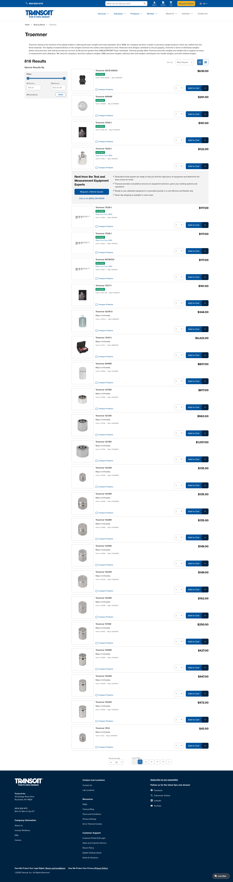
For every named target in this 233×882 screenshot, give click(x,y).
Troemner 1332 (103, 728)
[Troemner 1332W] (83, 477)
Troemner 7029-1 (104, 207)
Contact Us (203, 13)
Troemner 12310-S (104, 311)
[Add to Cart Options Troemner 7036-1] (205, 140)
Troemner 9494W (104, 96)
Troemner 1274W (104, 441)
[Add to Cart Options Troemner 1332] (205, 746)
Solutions (118, 13)
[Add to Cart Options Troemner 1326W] (205, 563)
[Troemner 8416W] (83, 373)
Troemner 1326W (104, 545)
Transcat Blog (88, 809)
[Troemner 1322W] (83, 581)
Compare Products (105, 89)
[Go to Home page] (40, 14)
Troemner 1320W (104, 597)
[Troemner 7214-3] (83, 347)
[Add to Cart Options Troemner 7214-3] (205, 355)
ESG (16, 835)
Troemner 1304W (104, 676)
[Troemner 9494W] (83, 106)
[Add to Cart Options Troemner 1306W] (205, 668)
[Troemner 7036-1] (83, 132)
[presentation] (43, 64)
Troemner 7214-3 (104, 337)
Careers (18, 840)
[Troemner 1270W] (83, 399)
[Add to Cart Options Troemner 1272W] (205, 433)
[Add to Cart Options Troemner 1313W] (205, 642)
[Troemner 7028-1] (83, 243)
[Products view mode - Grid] (205, 62)
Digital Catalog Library (92, 852)
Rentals (150, 13)
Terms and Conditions (92, 814)
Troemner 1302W (104, 702)
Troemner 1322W (104, 571)
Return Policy (88, 847)
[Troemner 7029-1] (83, 217)
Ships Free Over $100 (104, 155)
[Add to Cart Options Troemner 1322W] (205, 589)
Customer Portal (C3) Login (94, 838)
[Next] (168, 761)
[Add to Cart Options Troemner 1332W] (205, 485)
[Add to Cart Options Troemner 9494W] (205, 114)
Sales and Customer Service (94, 843)
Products (135, 13)
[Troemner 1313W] (83, 634)
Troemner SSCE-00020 (107, 70)
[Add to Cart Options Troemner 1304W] (205, 694)
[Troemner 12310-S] (83, 321)
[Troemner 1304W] (83, 686)
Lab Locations (88, 790)
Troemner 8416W (104, 363)
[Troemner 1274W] (83, 451)
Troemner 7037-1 (103, 285)
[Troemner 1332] (83, 738)
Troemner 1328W (104, 519)
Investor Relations (22, 830)
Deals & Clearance (90, 857)
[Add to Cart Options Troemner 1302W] (205, 720)
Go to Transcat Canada (92, 823)
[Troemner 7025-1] (83, 158)
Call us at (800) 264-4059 (91, 198)
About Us (170, 13)
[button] (203, 3)
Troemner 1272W (104, 415)
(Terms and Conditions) (55, 868)
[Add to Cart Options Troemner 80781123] (205, 277)
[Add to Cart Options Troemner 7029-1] (205, 225)
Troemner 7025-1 (104, 148)
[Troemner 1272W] (83, 425)
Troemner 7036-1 (104, 122)
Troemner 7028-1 (104, 233)
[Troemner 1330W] (83, 503)
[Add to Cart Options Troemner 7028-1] (205, 251)
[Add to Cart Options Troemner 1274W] (205, 459)
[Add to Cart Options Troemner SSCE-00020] (205, 88)
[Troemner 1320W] (83, 607)
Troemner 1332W (104, 467)
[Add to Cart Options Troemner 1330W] (205, 511)
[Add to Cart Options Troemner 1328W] (205, 537)
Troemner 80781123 (105, 259)
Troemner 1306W (104, 650)
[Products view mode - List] (200, 62)
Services (102, 13)
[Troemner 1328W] (83, 529)
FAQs (85, 804)
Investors (186, 13)
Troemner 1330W (104, 493)
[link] (134, 761)
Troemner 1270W (104, 389)
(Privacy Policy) (101, 868)
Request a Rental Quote (91, 191)
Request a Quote (186, 3)
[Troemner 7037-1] (83, 295)
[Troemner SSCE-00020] (83, 80)
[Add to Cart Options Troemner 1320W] (205, 615)
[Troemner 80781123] (83, 269)
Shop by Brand (39, 24)
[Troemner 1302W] (83, 712)
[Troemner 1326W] (83, 555)
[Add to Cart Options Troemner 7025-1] (205, 166)
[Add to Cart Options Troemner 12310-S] (205, 329)
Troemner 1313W (103, 624)
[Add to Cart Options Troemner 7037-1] (205, 303)
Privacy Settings (89, 819)
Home (27, 24)
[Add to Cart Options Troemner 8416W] (205, 381)
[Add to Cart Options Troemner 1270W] (205, 407)
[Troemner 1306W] (83, 660)
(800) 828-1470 (21, 808)
